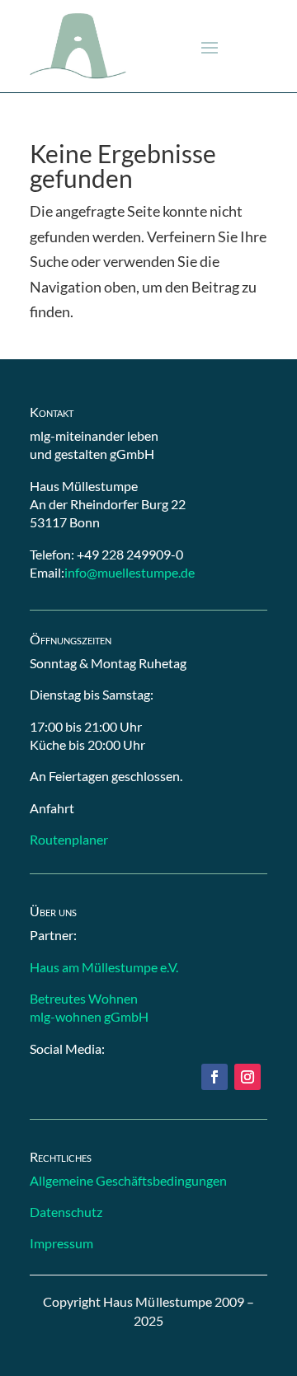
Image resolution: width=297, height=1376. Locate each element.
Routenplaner (69, 839)
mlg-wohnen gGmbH (89, 1016)
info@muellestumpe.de (129, 572)
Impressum (61, 1243)
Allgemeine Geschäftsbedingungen (128, 1180)
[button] (209, 47)
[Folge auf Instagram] (247, 1077)
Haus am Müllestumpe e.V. (104, 967)
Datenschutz (66, 1211)
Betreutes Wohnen (84, 998)
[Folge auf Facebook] (214, 1077)
